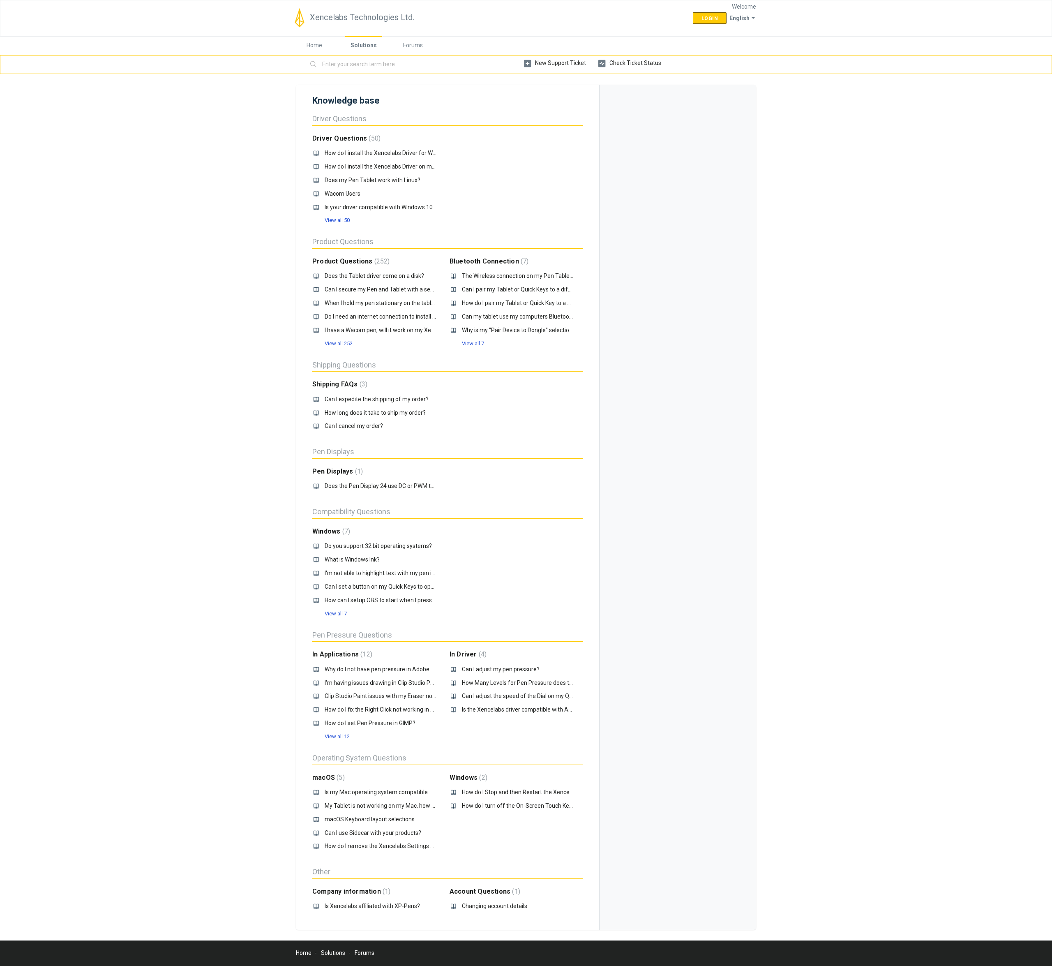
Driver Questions (339, 118)
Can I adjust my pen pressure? (501, 669)
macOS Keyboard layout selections (370, 819)
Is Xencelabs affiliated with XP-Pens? (372, 906)
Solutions (364, 45)
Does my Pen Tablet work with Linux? (372, 180)
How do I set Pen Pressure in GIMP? (370, 723)
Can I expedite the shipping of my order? (377, 399)
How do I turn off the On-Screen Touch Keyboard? (526, 805)
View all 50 (337, 220)
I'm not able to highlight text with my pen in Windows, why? (400, 573)
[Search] (313, 64)
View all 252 (339, 343)
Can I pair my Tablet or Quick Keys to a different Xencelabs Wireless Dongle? (560, 289)
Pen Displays (333, 451)
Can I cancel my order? (354, 426)
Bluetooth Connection (488, 261)
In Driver (467, 654)
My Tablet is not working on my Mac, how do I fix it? (390, 805)
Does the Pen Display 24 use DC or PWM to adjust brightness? (404, 486)
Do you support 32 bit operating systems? (378, 546)
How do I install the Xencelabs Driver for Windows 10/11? (398, 153)
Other (321, 871)
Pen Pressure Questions (352, 635)
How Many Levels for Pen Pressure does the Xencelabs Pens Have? (549, 682)
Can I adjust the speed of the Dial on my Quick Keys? (529, 696)
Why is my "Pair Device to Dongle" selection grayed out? (533, 330)
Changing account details (494, 906)
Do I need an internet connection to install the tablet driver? (400, 316)
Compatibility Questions (351, 511)
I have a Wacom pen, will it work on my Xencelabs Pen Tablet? (404, 330)
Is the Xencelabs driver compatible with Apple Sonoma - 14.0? (541, 709)
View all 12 (337, 736)
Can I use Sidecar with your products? (373, 833)
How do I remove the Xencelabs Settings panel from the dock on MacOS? (419, 846)
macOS (327, 777)
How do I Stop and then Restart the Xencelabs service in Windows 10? (551, 792)
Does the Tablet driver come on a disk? (374, 276)
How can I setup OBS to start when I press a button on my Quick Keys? (414, 600)
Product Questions (343, 241)
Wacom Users (342, 193)
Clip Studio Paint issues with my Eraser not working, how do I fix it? (410, 696)
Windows (330, 531)
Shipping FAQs (338, 384)
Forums (413, 45)
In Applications (341, 654)
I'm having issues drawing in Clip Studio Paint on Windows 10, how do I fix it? (422, 682)
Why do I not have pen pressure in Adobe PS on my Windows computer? (417, 669)
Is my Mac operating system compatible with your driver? (398, 792)
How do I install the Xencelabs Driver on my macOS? (391, 166)
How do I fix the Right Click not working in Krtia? (385, 709)
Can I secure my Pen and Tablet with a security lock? (392, 289)
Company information (350, 891)
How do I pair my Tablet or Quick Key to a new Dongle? (531, 303)
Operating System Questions (359, 757)
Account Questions (484, 891)
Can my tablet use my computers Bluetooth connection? (534, 316)
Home (314, 45)
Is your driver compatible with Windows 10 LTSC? (387, 207)
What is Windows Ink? (352, 559)
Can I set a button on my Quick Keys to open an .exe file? (397, 586)
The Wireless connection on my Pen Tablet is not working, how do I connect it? (562, 276)
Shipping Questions (344, 365)
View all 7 (473, 343)
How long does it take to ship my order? (375, 412)
